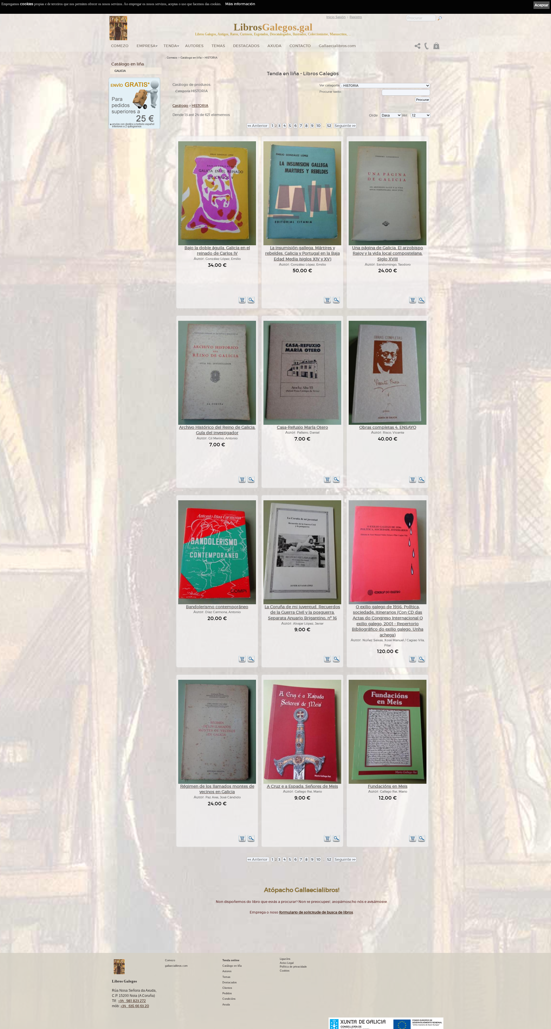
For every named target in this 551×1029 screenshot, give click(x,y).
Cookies (285, 970)
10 (318, 125)
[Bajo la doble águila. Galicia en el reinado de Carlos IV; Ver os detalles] (217, 244)
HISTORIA (211, 57)
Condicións (229, 998)
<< (258, 125)
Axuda (274, 45)
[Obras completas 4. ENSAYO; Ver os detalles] (387, 424)
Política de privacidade (293, 966)
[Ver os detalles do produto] (251, 302)
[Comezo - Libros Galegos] (118, 28)
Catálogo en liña (191, 57)
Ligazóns (285, 958)
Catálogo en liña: (128, 64)
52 (329, 125)
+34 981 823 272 (132, 1001)
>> (345, 125)
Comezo (120, 45)
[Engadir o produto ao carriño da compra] (242, 302)
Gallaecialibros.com (337, 45)
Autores (194, 45)
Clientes (227, 987)
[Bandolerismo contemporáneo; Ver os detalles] (217, 603)
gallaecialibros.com (176, 965)
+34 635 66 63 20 (135, 1006)
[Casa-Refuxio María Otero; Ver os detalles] (302, 424)
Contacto (300, 45)
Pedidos (227, 993)
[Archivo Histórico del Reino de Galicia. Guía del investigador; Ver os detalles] (217, 424)
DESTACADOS (246, 45)
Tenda (170, 45)
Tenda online (230, 960)
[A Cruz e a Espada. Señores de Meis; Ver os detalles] (302, 783)
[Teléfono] (425, 47)
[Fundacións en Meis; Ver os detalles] (387, 783)
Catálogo (180, 105)
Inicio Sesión (336, 17)
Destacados (229, 982)
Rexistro (356, 17)
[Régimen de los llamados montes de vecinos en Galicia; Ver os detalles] (217, 783)
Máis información (240, 4)
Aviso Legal (287, 963)
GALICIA (120, 71)
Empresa (146, 45)
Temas (218, 45)
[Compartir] (417, 47)
